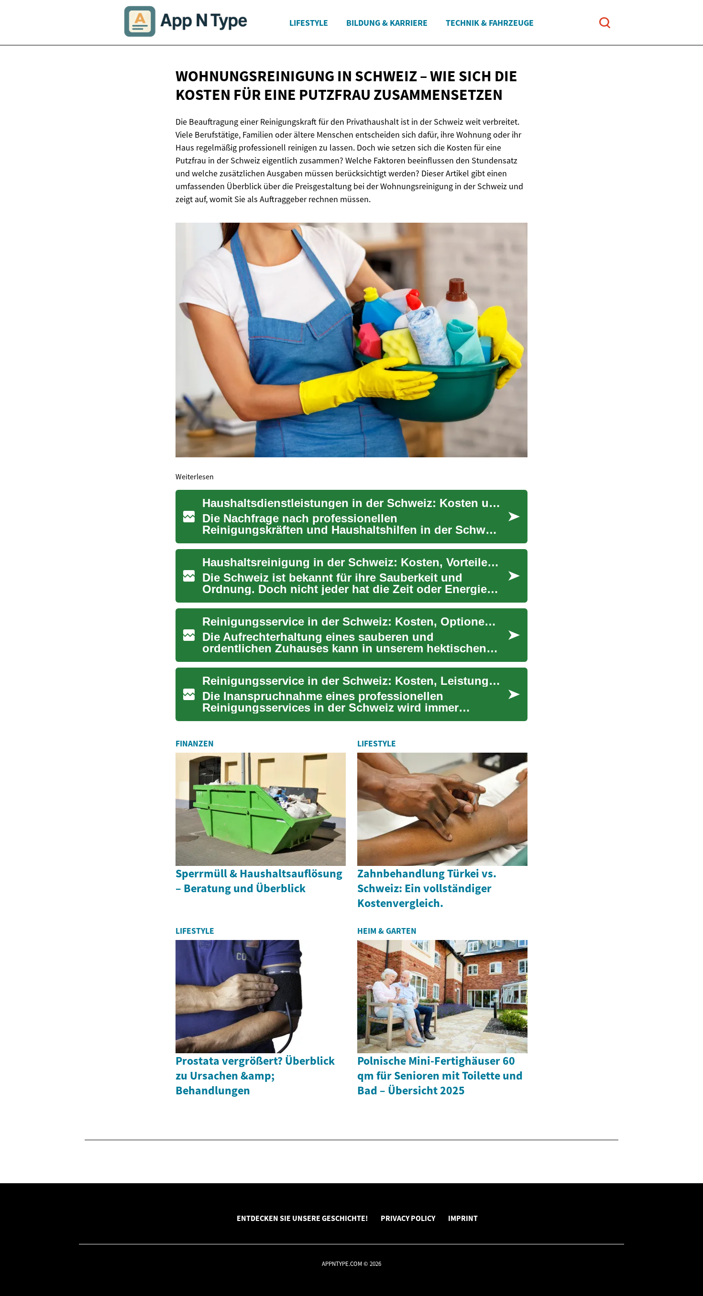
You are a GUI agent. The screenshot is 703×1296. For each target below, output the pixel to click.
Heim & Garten (387, 931)
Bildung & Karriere (387, 22)
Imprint (463, 1218)
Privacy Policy (408, 1218)
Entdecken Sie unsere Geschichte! (302, 1218)
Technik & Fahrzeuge (490, 22)
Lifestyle (308, 22)
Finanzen (195, 743)
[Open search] (604, 23)
